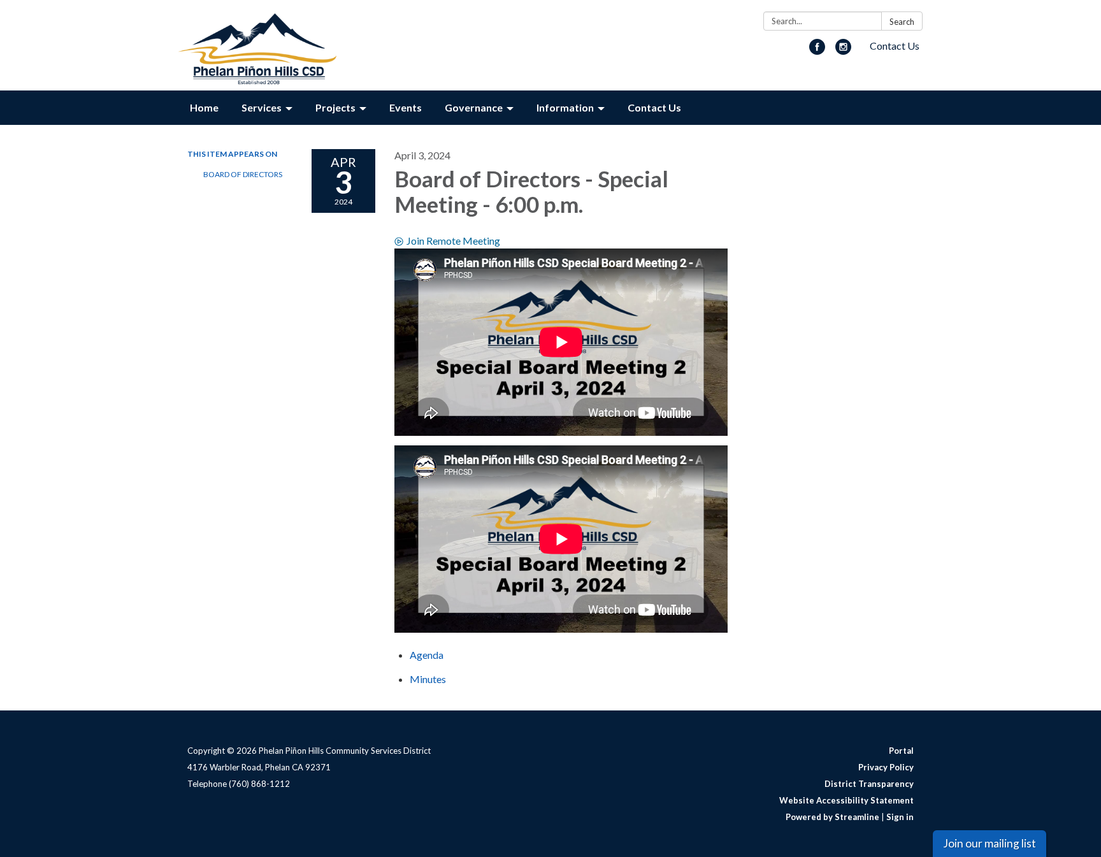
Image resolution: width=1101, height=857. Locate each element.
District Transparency (869, 784)
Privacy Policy (886, 767)
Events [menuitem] (405, 107)
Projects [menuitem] (335, 107)
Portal (901, 750)
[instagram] (843, 51)
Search (901, 22)
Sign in (900, 817)
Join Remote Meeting (453, 240)
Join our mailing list (989, 843)
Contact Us (894, 46)
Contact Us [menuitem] (654, 107)
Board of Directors (242, 174)
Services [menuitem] (261, 107)
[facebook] (817, 51)
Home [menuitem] (204, 107)
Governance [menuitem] (474, 107)
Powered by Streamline (832, 817)
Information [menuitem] (565, 107)
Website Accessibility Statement (846, 800)
